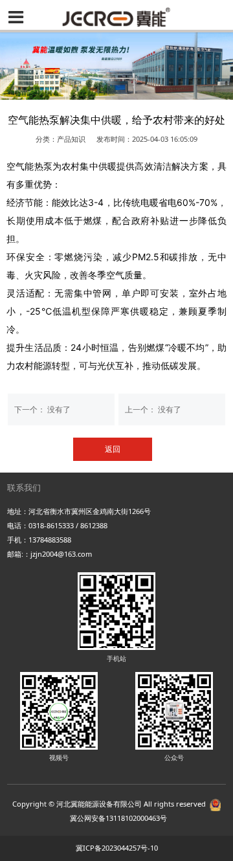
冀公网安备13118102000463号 (118, 818)
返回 (112, 448)
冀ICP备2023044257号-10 (117, 848)
